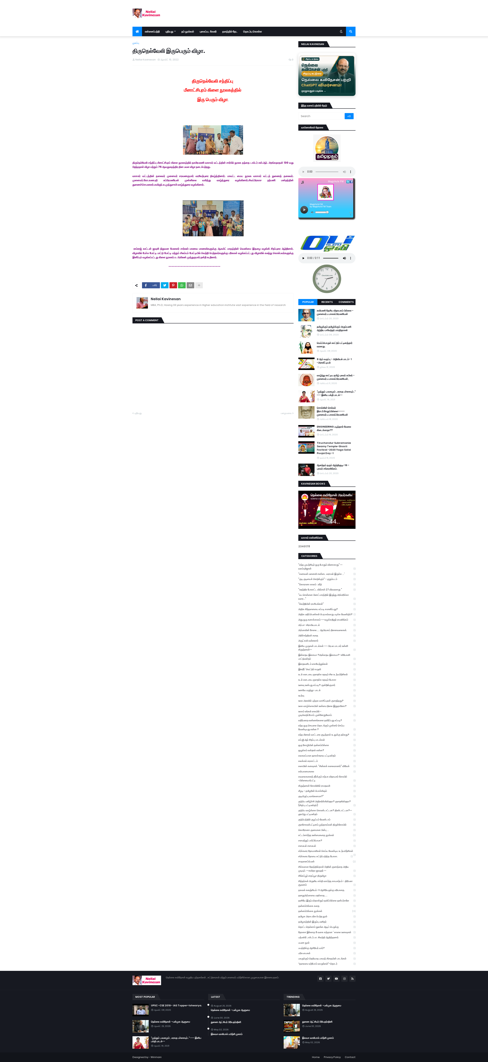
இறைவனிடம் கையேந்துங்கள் (327, 664)
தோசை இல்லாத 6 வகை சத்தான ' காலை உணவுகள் (327, 932)
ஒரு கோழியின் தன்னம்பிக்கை (327, 745)
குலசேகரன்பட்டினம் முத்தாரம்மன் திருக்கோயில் (327, 824)
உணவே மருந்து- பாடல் (327, 690)
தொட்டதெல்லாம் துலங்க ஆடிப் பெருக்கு (327, 927)
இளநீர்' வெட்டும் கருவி (327, 669)
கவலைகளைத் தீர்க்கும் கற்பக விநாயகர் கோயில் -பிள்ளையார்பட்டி (327, 778)
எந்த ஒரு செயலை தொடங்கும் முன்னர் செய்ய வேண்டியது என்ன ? (327, 727)
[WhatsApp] (182, 285)
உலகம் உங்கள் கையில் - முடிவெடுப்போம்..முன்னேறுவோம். (327, 713)
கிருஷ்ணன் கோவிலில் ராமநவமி (327, 786)
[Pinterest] (173, 285)
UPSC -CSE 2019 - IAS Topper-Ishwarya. (176, 1005)
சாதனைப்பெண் (327, 861)
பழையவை (286, 413)
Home (316, 1057)
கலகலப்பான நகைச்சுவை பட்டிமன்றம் (327, 755)
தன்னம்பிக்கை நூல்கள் (327, 911)
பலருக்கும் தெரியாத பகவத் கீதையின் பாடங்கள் (327, 958)
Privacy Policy (332, 1057)
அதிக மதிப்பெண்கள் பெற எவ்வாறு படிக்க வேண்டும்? (327, 614)
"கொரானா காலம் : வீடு (327, 584)
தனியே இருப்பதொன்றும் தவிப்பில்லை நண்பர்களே (327, 900)
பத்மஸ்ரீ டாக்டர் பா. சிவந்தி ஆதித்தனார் (327, 937)
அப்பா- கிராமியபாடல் (327, 625)
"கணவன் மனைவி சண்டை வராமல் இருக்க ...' (327, 574)
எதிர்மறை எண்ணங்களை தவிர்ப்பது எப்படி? (327, 720)
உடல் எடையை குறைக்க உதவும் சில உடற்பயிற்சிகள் (327, 674)
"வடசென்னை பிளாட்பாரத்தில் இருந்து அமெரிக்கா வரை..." (327, 597)
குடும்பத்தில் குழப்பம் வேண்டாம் (327, 819)
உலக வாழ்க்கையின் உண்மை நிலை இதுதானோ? (327, 706)
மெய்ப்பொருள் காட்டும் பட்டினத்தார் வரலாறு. (334, 344)
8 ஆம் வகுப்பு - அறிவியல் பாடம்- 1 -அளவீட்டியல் (334, 361)
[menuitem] (137, 31)
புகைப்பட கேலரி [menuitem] (208, 31)
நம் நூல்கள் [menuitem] (187, 31)
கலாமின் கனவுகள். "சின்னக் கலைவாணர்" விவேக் (327, 766)
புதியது (138, 413)
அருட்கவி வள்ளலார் (327, 640)
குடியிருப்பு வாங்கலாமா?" (327, 796)
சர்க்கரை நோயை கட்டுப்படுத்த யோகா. (325, 856)
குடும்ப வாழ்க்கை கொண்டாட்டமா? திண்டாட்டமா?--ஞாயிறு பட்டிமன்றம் (327, 812)
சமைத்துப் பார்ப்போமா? (327, 840)
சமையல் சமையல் (327, 846)
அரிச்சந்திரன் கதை (327, 635)
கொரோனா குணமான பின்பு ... (327, 830)
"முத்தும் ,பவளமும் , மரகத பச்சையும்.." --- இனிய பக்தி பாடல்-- (336, 393)
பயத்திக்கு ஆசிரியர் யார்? (327, 948)
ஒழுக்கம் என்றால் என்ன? (327, 750)
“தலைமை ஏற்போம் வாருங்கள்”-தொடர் (327, 964)
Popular (308, 302)
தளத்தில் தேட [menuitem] (230, 31)
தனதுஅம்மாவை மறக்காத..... (327, 895)
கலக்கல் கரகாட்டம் (327, 761)
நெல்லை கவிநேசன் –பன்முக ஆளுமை (170, 1021)
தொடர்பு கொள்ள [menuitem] (252, 31)
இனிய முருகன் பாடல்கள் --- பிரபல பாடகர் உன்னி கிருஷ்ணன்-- (327, 648)
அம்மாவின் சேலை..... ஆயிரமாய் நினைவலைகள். (327, 630)
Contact (350, 1057)
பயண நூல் (327, 943)
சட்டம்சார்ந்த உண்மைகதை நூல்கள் (327, 835)
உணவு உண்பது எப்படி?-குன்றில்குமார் (327, 685)
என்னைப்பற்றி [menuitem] (152, 31)
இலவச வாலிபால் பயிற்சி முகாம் (226, 1034)
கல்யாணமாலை (327, 771)
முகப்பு (135, 43)
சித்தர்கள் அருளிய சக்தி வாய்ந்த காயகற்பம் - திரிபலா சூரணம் (327, 883)
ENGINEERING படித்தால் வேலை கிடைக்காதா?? (334, 428)
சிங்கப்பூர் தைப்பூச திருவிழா (327, 876)
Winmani (156, 1057)
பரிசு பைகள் (327, 953)
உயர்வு (327, 695)
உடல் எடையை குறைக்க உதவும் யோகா (327, 680)
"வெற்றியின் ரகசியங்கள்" (327, 604)
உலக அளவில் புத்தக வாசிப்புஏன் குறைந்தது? (327, 701)
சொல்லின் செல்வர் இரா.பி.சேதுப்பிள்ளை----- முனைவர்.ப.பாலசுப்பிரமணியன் (332, 411)
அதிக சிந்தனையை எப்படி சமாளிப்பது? (327, 609)
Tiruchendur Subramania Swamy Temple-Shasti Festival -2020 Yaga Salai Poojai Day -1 (334, 448)
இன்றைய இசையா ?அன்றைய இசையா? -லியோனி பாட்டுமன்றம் (327, 657)
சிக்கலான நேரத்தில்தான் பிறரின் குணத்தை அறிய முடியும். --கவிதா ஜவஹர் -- (327, 868)
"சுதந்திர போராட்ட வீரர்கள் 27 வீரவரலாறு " (327, 589)
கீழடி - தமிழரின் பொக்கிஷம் (327, 791)
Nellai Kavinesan (166, 299)
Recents (327, 302)
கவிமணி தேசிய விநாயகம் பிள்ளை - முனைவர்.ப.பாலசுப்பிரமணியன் (335, 312)
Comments (346, 302)
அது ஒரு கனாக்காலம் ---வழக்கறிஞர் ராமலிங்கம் (327, 619)
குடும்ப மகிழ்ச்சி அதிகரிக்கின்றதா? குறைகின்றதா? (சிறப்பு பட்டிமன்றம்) (327, 803)
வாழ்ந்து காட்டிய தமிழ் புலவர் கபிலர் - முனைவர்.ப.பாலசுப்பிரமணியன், (336, 377)
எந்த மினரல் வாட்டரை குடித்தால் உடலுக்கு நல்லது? (327, 734)
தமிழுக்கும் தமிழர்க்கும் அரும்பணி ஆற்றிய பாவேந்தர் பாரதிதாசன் (334, 328)
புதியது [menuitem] (169, 31)
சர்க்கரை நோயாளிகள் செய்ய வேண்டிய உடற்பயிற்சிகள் (327, 851)
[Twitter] (165, 285)
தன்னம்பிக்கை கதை (327, 906)
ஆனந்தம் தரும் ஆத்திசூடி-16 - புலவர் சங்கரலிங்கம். (333, 467)
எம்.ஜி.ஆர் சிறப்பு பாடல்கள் (327, 740)
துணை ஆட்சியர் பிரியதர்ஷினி (226, 1022)
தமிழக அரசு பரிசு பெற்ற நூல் (327, 916)
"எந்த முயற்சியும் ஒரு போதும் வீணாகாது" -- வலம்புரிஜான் (327, 566)
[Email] (190, 285)
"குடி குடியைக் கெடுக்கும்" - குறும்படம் (327, 579)
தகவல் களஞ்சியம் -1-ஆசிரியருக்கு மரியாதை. (327, 890)
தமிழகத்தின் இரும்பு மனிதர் (327, 922)
